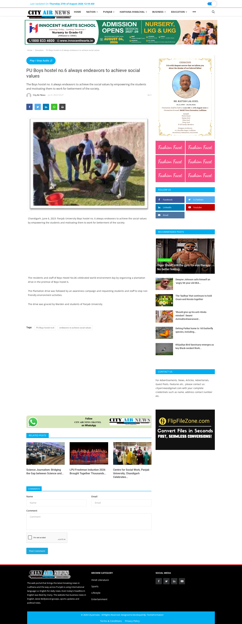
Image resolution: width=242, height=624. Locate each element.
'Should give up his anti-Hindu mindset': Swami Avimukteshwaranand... (190, 315)
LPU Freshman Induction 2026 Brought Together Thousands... (88, 471)
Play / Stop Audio (40, 60)
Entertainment (99, 599)
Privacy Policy (132, 621)
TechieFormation (155, 614)
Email (94, 496)
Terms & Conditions (111, 621)
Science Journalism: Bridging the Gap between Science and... (45, 471)
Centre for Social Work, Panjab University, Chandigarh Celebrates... (131, 473)
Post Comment (37, 551)
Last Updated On (62, 3)
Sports (94, 586)
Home (77, 11)
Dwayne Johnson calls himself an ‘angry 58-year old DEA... (192, 281)
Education (39, 50)
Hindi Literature (100, 580)
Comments (34, 488)
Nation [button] (91, 11)
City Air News (39, 95)
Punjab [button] (108, 11)
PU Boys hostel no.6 (45, 327)
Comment (31, 510)
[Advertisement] (88, 253)
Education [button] (178, 11)
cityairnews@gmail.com (169, 388)
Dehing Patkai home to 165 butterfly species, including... (194, 330)
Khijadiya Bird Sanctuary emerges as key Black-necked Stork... (194, 346)
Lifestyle (95, 592)
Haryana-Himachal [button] (132, 11)
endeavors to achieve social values (75, 327)
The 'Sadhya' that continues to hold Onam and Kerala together (193, 297)
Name (29, 496)
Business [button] (158, 11)
